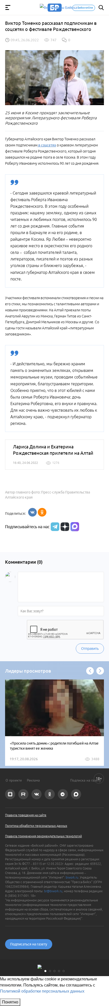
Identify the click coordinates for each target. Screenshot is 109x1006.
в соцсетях (47, 145)
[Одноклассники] (42, 512)
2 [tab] (50, 971)
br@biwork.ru (53, 891)
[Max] (74, 526)
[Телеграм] (54, 526)
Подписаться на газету (28, 944)
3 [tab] (54, 971)
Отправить (90, 649)
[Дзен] (64, 526)
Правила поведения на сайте (25, 815)
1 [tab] (45, 971)
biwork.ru (72, 877)
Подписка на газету (85, 780)
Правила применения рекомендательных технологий (43, 836)
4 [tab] (59, 971)
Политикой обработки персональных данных (42, 991)
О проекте (14, 780)
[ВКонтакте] (32, 512)
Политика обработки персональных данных (36, 825)
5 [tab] (64, 971)
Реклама (33, 780)
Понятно (10, 1002)
